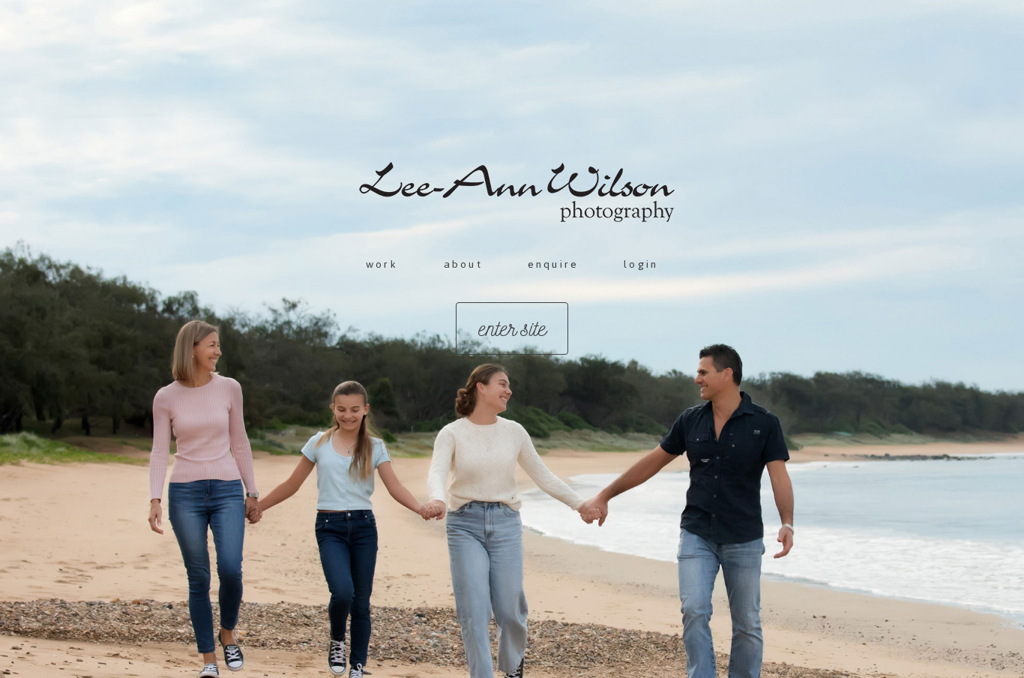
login (641, 264)
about (463, 264)
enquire (553, 264)
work (382, 264)
